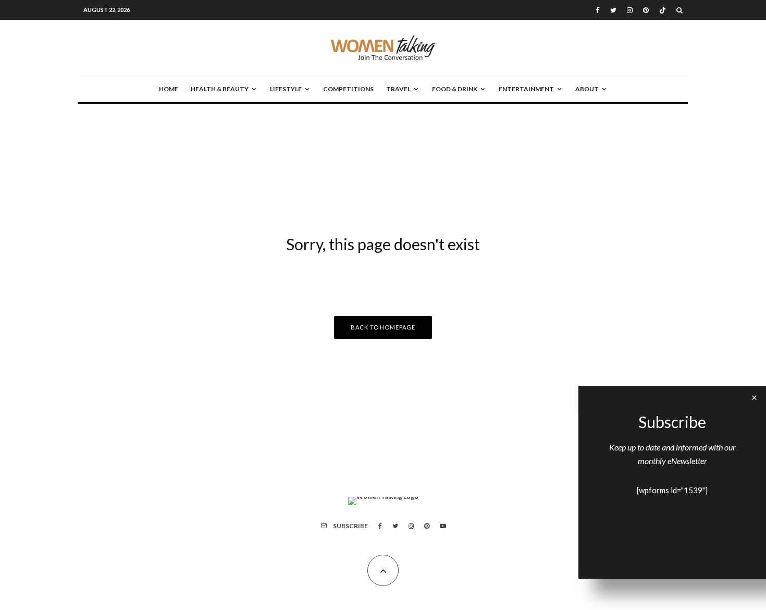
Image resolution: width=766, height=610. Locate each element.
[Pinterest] (646, 10)
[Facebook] (597, 10)
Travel (398, 89)
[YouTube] (443, 526)
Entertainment (526, 89)
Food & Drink (454, 89)
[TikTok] (662, 10)
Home (168, 89)
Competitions (348, 89)
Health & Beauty (220, 89)
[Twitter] (613, 10)
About (587, 89)
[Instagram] (630, 10)
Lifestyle (286, 89)
